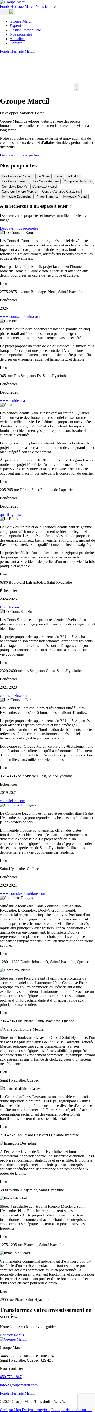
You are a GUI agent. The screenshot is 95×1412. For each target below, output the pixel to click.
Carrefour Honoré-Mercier (19, 191)
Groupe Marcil (21, 21)
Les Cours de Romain (17, 176)
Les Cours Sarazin (15, 181)
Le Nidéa (43, 176)
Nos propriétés (21, 34)
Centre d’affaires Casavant (61, 191)
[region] (47, 186)
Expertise (17, 26)
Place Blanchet (47, 196)
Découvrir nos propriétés (19, 228)
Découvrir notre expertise (19, 155)
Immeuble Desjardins (17, 196)
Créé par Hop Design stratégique (25, 1410)
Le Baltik (73, 176)
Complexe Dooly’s (15, 186)
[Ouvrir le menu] (7, 12)
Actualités (17, 39)
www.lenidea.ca (12, 400)
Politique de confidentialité (71, 1410)
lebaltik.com (9, 607)
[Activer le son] (76, 87)
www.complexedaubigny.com (23, 893)
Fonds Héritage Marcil (17, 6)
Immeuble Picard (75, 196)
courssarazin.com (13, 695)
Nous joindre (46, 6)
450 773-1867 (11, 1377)
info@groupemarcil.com (19, 1385)
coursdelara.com (12, 801)
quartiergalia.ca (11, 514)
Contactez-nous (12, 1335)
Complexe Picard (44, 186)
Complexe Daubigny (78, 181)
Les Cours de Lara (46, 181)
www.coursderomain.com (20, 316)
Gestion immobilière (25, 30)
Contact (16, 43)
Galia (58, 176)
